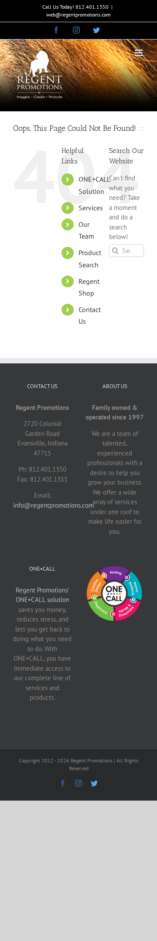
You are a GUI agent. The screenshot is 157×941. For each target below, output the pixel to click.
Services (90, 207)
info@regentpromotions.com (53, 505)
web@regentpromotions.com (78, 14)
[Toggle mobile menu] (139, 52)
